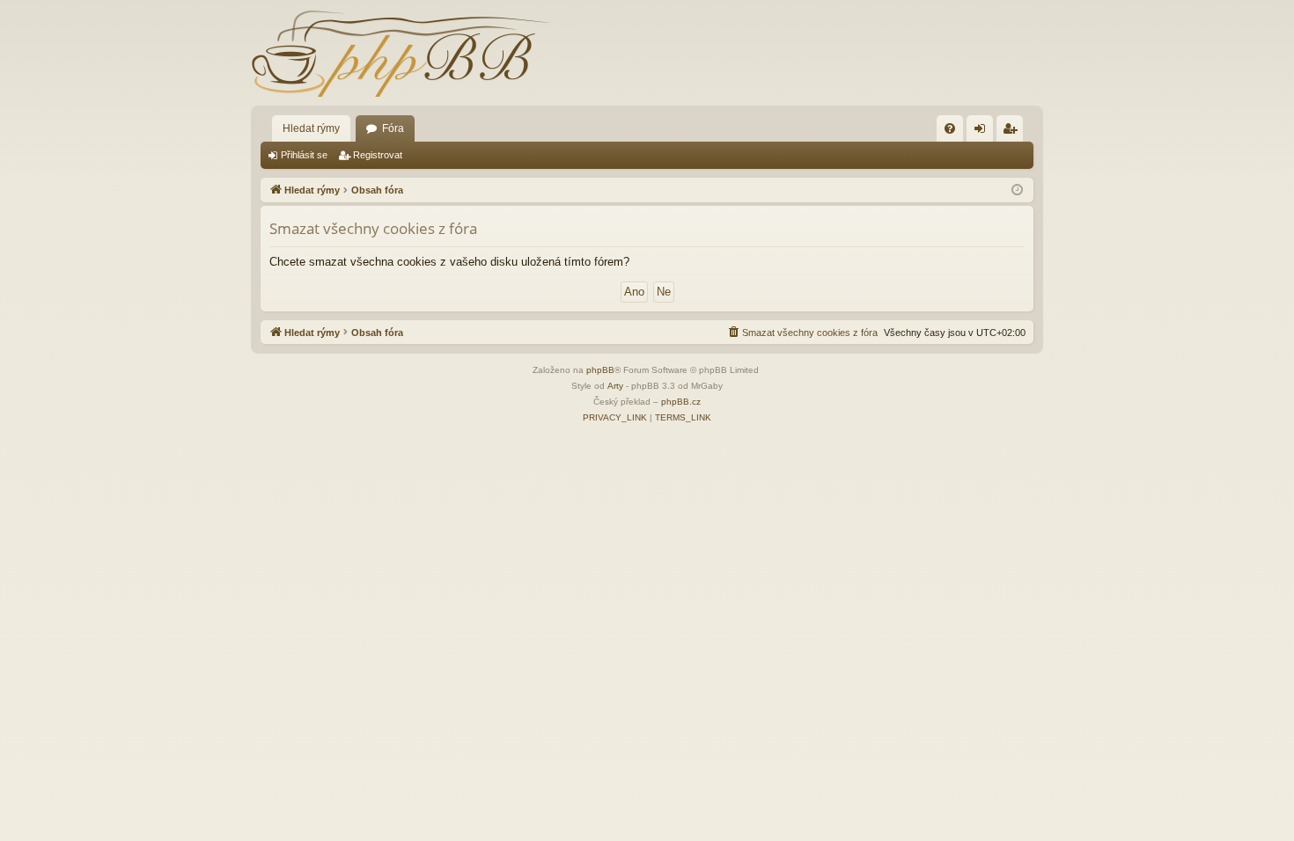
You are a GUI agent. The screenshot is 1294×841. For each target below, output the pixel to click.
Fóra (393, 128)
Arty (615, 386)
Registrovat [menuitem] (1013, 132)
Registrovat (377, 155)
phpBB (600, 370)
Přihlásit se (304, 155)
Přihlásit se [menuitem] (983, 132)
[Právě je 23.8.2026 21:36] (1017, 190)
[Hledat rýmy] (400, 53)
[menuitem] (950, 128)
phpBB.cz (681, 401)
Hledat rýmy (311, 128)
